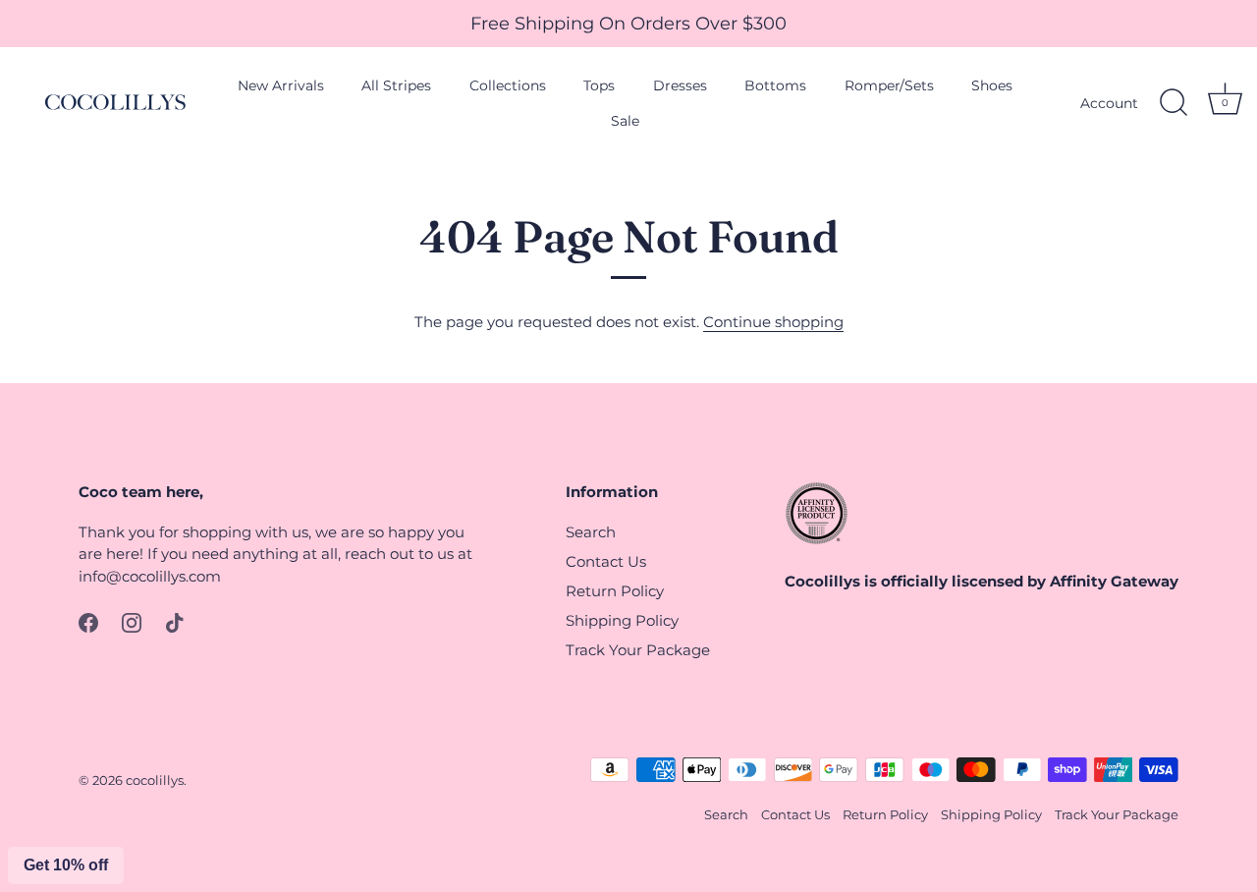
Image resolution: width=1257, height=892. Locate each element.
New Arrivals (281, 85)
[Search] (1173, 103)
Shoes (991, 85)
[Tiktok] (175, 621)
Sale (625, 121)
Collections (507, 85)
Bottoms (775, 85)
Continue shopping (773, 321)
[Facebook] (88, 621)
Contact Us (606, 561)
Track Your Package (638, 650)
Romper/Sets (889, 85)
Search (591, 532)
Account (1109, 103)
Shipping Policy (622, 620)
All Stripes (396, 85)
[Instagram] (131, 621)
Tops (599, 85)
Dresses (680, 85)
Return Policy (615, 591)
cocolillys (155, 780)
